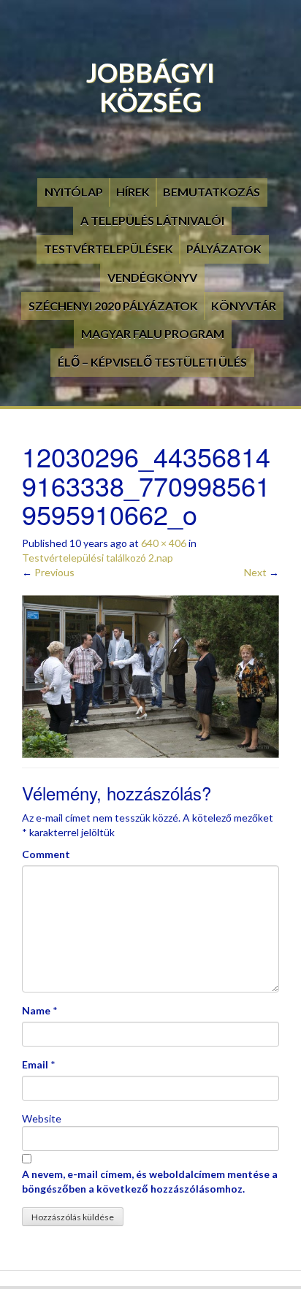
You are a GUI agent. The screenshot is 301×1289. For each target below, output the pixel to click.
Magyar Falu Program (152, 333)
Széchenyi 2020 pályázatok (113, 306)
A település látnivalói (152, 220)
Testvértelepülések (108, 249)
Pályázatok (224, 249)
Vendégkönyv (152, 277)
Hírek (133, 192)
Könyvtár (243, 306)
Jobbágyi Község (150, 87)
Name (36, 1010)
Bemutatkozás (211, 192)
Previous (48, 572)
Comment (46, 854)
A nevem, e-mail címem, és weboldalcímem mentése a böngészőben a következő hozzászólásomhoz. (150, 1181)
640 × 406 (163, 543)
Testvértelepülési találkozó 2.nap (97, 557)
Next (261, 572)
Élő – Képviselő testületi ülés (152, 362)
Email (35, 1064)
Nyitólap (74, 192)
